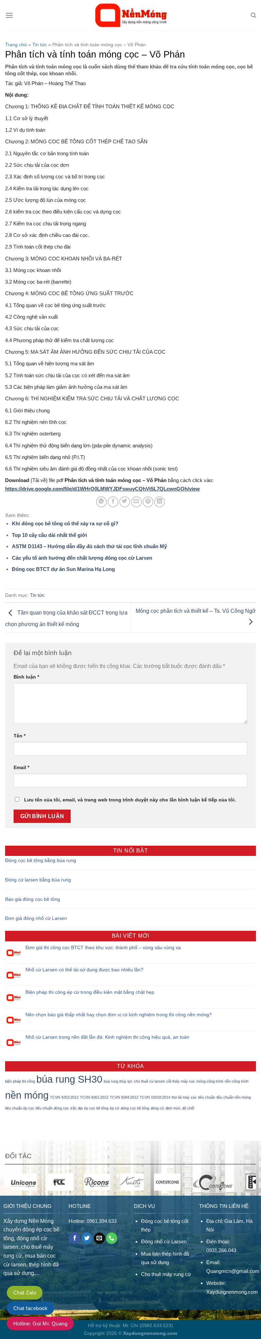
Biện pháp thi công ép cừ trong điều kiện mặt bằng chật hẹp (89, 992)
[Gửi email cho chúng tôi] (99, 1238)
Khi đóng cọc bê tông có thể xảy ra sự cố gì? (65, 523)
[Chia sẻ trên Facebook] (113, 501)
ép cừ (114, 1108)
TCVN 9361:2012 (94, 1097)
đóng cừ (157, 1108)
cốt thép (172, 1081)
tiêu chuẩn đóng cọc (52, 1108)
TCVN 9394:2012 (124, 1097)
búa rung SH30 (69, 1079)
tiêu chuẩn (206, 1097)
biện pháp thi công (20, 1081)
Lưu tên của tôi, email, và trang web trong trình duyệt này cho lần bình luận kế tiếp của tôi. (130, 799)
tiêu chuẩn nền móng (233, 1097)
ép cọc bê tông (96, 1108)
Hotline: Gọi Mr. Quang (40, 1323)
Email (21, 767)
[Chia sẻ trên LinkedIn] (159, 501)
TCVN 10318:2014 (155, 1097)
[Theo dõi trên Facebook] (74, 1238)
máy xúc (188, 1081)
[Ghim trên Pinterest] (148, 501)
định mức (173, 1108)
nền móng (27, 1095)
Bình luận (26, 677)
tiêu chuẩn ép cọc (19, 1108)
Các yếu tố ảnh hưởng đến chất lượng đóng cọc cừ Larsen (82, 558)
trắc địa (76, 1108)
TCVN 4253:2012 (64, 1097)
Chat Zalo (24, 1292)
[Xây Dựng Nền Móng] (130, 15)
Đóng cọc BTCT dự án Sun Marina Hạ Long (63, 569)
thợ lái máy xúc (184, 1097)
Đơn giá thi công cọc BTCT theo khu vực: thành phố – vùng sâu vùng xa (103, 947)
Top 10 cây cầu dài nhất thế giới (49, 535)
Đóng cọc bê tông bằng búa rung (40, 860)
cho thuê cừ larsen (149, 1081)
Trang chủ (16, 44)
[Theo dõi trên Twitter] (87, 1238)
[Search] (253, 15)
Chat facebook (30, 1308)
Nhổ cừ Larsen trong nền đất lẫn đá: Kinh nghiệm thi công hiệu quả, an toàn (107, 1037)
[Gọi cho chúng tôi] (111, 1238)
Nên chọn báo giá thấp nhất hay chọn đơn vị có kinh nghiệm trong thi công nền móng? (118, 1014)
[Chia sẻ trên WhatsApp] (101, 501)
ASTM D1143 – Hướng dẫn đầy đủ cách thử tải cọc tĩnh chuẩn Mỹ (89, 546)
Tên (19, 735)
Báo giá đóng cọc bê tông (32, 899)
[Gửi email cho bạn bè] (136, 501)
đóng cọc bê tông (135, 1108)
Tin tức (39, 44)
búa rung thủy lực (118, 1081)
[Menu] (9, 15)
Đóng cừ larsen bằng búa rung (38, 879)
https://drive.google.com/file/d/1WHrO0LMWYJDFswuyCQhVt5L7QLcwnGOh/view (102, 489)
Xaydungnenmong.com (232, 1292)
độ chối (188, 1108)
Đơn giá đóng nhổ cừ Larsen (36, 918)
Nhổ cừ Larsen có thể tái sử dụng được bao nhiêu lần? (84, 969)
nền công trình (236, 1081)
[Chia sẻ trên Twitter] (124, 501)
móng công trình (209, 1081)
